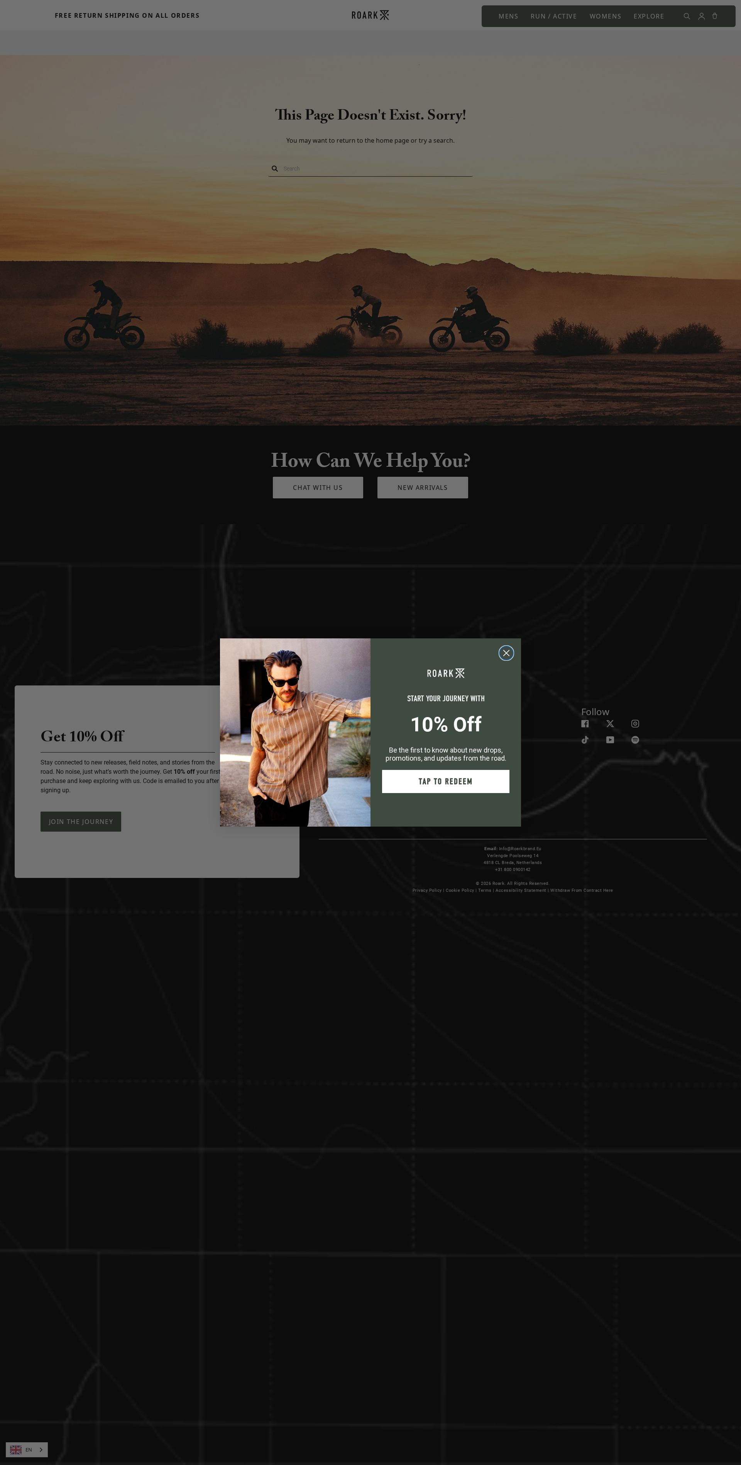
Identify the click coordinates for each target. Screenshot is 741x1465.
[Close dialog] (506, 653)
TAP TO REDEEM (446, 781)
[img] (506, 653)
